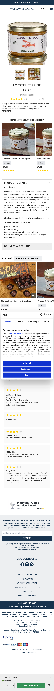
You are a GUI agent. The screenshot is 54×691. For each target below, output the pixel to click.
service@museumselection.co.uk (30, 606)
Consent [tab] (7, 321)
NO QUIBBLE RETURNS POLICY (27, 587)
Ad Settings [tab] (33, 321)
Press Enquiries (14, 614)
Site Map (43, 616)
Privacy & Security (37, 614)
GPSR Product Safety (29, 616)
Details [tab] (20, 321)
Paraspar (33, 652)
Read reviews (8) (37, 99)
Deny (27, 375)
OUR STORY (27, 591)
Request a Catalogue (17, 612)
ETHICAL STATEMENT (27, 595)
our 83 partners (17, 334)
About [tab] (46, 321)
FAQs (4, 612)
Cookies (25, 614)
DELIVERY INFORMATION (27, 583)
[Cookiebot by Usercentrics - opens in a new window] (40, 315)
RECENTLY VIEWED (28, 258)
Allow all (27, 363)
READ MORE (6, 111)
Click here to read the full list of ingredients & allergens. (26, 218)
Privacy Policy (30, 549)
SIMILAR (7, 257)
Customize (25, 369)
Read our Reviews (35, 612)
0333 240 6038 (29, 603)
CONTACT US (27, 579)
